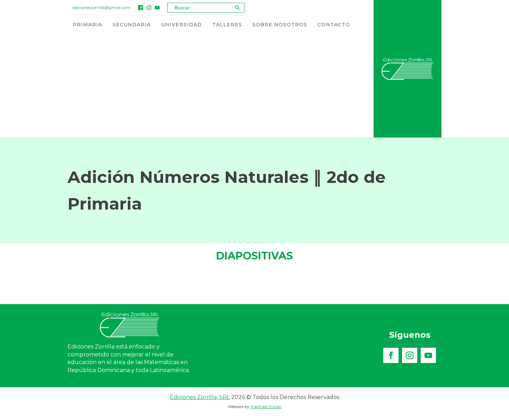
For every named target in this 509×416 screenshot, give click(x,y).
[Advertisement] (211, 85)
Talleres (227, 24)
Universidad (181, 24)
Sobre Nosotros (279, 24)
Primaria (87, 24)
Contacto (334, 24)
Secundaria (132, 24)
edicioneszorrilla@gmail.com (102, 7)
